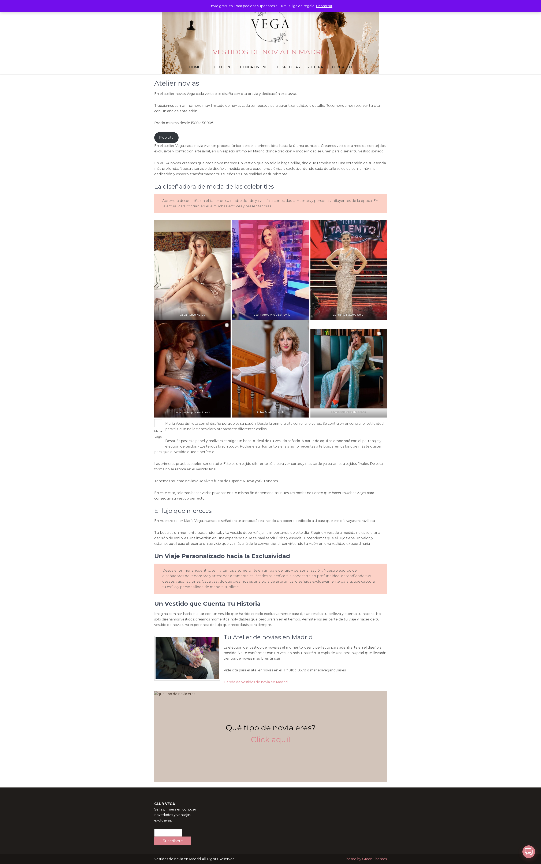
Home (194, 67)
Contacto (342, 67)
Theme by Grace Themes (365, 859)
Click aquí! (270, 739)
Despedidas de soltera (300, 67)
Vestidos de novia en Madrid (270, 52)
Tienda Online (253, 67)
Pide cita (166, 138)
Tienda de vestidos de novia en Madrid (256, 682)
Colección (220, 67)
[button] (528, 851)
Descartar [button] (324, 6)
